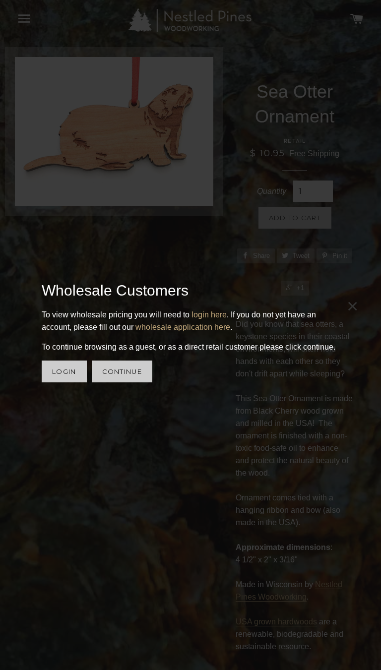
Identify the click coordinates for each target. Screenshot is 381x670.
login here (209, 314)
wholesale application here (182, 327)
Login (64, 371)
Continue (122, 371)
